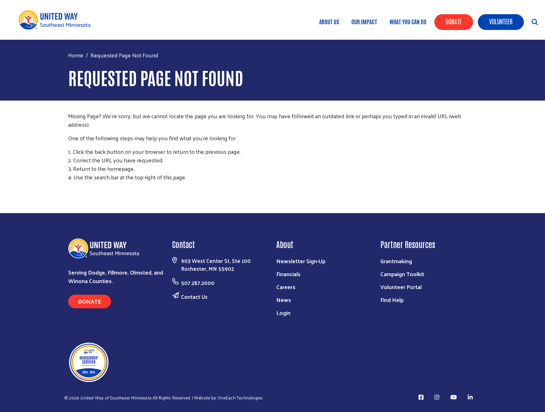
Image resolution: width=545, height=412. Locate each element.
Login (283, 312)
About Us (329, 21)
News (283, 300)
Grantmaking (396, 261)
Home (75, 55)
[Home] (56, 20)
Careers (286, 287)
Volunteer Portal (401, 287)
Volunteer (501, 21)
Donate (454, 21)
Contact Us (194, 296)
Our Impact (364, 21)
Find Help (392, 300)
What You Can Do (408, 21)
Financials (288, 274)
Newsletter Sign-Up (300, 261)
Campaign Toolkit (402, 274)
